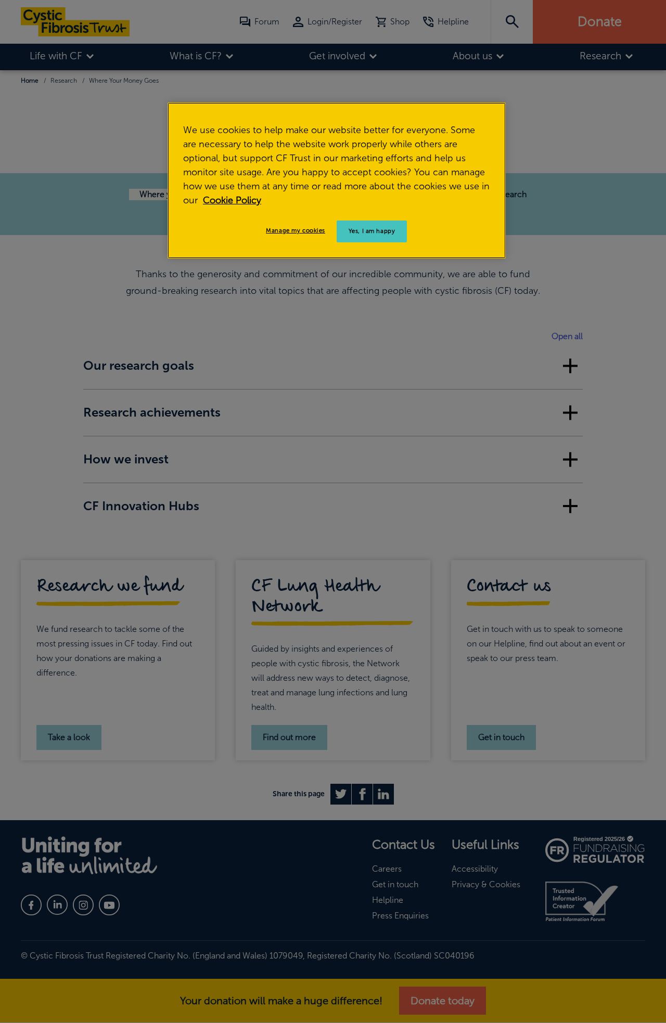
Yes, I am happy (372, 231)
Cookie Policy (232, 200)
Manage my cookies (295, 230)
